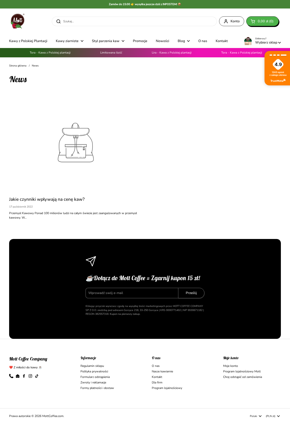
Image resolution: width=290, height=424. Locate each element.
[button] (262, 21)
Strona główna (18, 65)
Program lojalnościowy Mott (242, 371)
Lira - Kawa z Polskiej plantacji (169, 53)
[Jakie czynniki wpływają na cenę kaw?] (75, 142)
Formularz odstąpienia (95, 377)
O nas (156, 366)
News (35, 65)
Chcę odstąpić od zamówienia (242, 377)
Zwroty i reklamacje (93, 382)
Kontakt (157, 377)
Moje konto (230, 366)
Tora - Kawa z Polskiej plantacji (47, 53)
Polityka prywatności (94, 371)
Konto (235, 21)
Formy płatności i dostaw (97, 388)
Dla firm (157, 382)
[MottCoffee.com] (17, 21)
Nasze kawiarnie (162, 371)
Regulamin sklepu (92, 366)
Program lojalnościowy (167, 388)
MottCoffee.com (52, 416)
